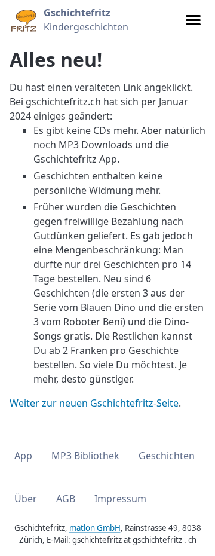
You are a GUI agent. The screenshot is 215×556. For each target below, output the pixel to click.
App (23, 455)
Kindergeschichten (86, 19)
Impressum (120, 498)
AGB (65, 498)
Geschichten (167, 455)
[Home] (23, 20)
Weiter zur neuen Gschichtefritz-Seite (94, 403)
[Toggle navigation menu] (193, 20)
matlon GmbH (95, 528)
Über (25, 498)
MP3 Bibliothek (85, 455)
